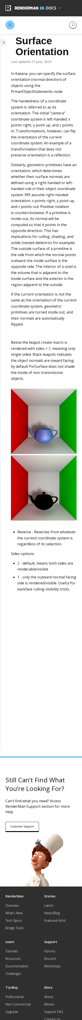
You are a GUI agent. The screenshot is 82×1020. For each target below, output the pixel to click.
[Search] (73, 25)
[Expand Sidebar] (3, 392)
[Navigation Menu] (10, 25)
